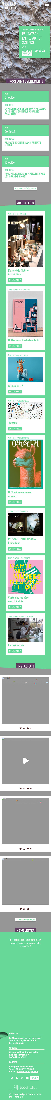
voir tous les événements (25, 188)
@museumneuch (25, 920)
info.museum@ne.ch (27, 1071)
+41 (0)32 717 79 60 (24, 1069)
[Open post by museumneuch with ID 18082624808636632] (25, 761)
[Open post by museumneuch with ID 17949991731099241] (25, 881)
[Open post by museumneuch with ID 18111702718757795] (25, 700)
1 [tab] (2, 42)
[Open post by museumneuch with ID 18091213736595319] (25, 821)
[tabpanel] (25, 42)
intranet (34, 1078)
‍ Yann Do (18, 1096)
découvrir (27, 54)
